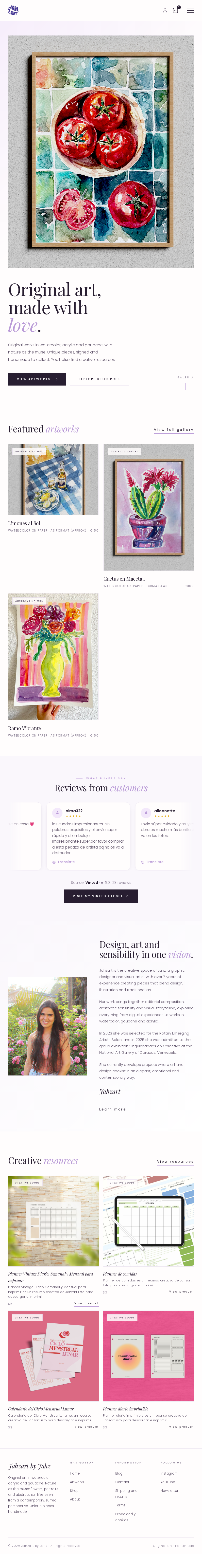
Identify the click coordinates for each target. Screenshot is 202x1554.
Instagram (169, 1473)
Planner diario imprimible (125, 1408)
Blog (118, 1473)
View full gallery (174, 429)
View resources (175, 1161)
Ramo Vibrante (24, 728)
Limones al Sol (24, 523)
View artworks (33, 379)
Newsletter (169, 1490)
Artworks (77, 1482)
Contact (122, 1482)
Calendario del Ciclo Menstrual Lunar (41, 1408)
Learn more (112, 1109)
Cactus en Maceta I (124, 578)
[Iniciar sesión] (165, 10)
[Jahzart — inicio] (13, 10)
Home (75, 1473)
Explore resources (99, 379)
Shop (74, 1490)
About (75, 1499)
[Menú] (190, 10)
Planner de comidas (120, 1273)
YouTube (168, 1482)
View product (86, 1303)
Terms (120, 1505)
